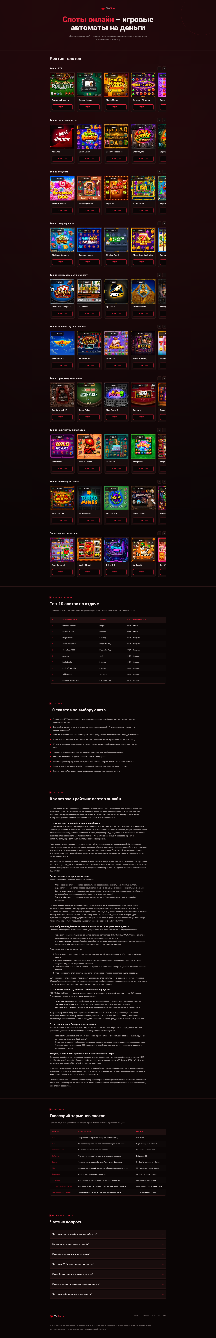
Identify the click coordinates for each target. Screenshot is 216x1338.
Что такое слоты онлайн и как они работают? (74, 1234)
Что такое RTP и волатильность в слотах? (73, 1264)
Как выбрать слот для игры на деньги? (71, 1254)
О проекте (156, 1316)
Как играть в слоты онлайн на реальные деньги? (76, 1284)
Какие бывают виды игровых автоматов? (72, 1274)
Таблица (145, 1316)
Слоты (136, 1316)
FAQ (164, 1316)
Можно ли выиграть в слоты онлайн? (70, 1244)
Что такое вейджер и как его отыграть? (72, 1294)
